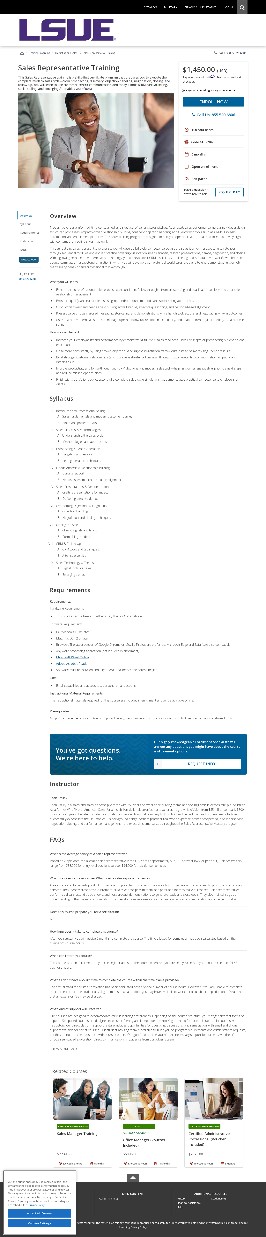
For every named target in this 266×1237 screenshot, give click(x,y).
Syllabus (25, 224)
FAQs (23, 250)
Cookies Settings (39, 1223)
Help (179, 1207)
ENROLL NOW (213, 102)
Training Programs (39, 53)
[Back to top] (133, 1193)
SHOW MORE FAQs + (65, 1049)
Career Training (108, 1198)
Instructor (27, 241)
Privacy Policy (139, 1227)
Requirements (29, 232)
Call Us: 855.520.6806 (230, 53)
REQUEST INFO (229, 192)
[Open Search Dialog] (242, 7)
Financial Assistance (189, 1203)
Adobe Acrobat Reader (72, 663)
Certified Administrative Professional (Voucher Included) (209, 1139)
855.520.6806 (27, 279)
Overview (26, 215)
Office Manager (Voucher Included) (144, 1142)
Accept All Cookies (39, 1213)
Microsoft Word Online (72, 657)
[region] (39, 1202)
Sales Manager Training (77, 1133)
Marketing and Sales (66, 53)
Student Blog (218, 1198)
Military (181, 1198)
